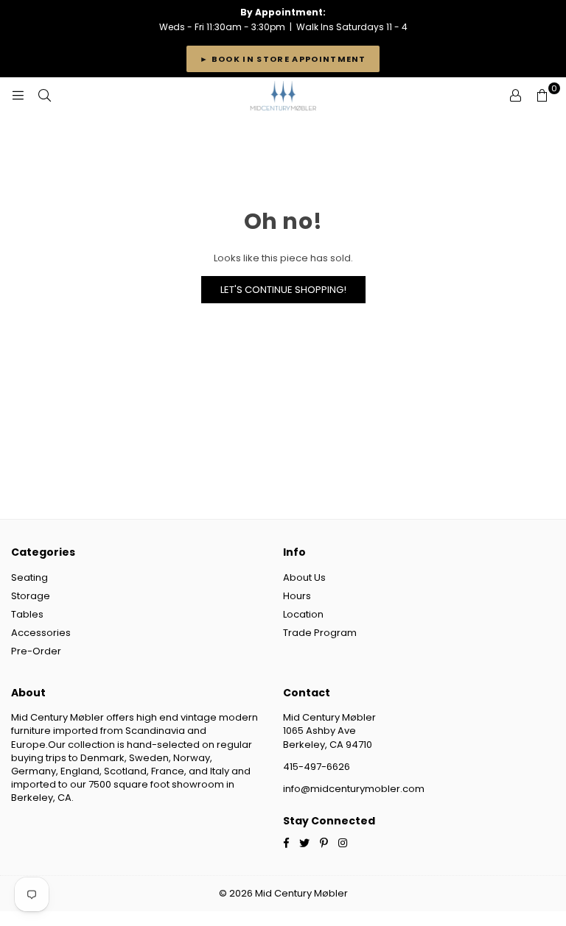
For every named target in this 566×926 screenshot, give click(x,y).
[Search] (44, 96)
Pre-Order (36, 651)
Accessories (41, 633)
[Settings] (515, 96)
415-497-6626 (316, 767)
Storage (30, 596)
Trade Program (320, 633)
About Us (304, 577)
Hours (297, 596)
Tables (27, 614)
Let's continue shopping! (283, 290)
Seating (29, 577)
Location (303, 614)
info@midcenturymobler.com (353, 789)
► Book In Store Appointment (283, 59)
